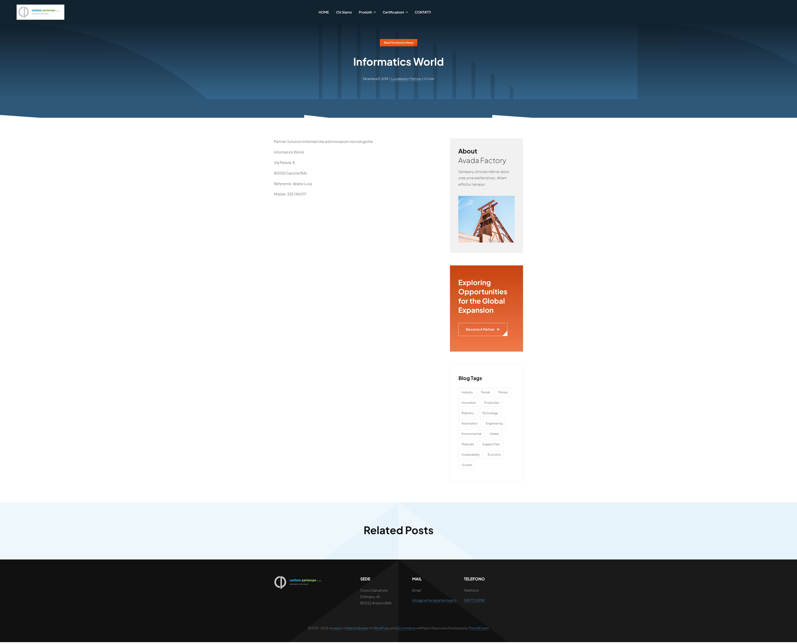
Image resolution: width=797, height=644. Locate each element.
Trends (485, 392)
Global (494, 433)
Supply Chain (491, 444)
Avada (335, 628)
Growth (467, 465)
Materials (468, 444)
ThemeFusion (479, 628)
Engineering (494, 423)
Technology (490, 413)
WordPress (382, 628)
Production (491, 402)
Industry (467, 392)
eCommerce (406, 628)
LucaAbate (399, 79)
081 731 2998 (474, 600)
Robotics (468, 413)
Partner (416, 79)
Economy (494, 454)
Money (503, 392)
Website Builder (357, 628)
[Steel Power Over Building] (486, 197)
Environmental (471, 433)
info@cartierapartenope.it (434, 600)
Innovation (469, 402)
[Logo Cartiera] (40, 6)
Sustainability (470, 454)
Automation (470, 423)
